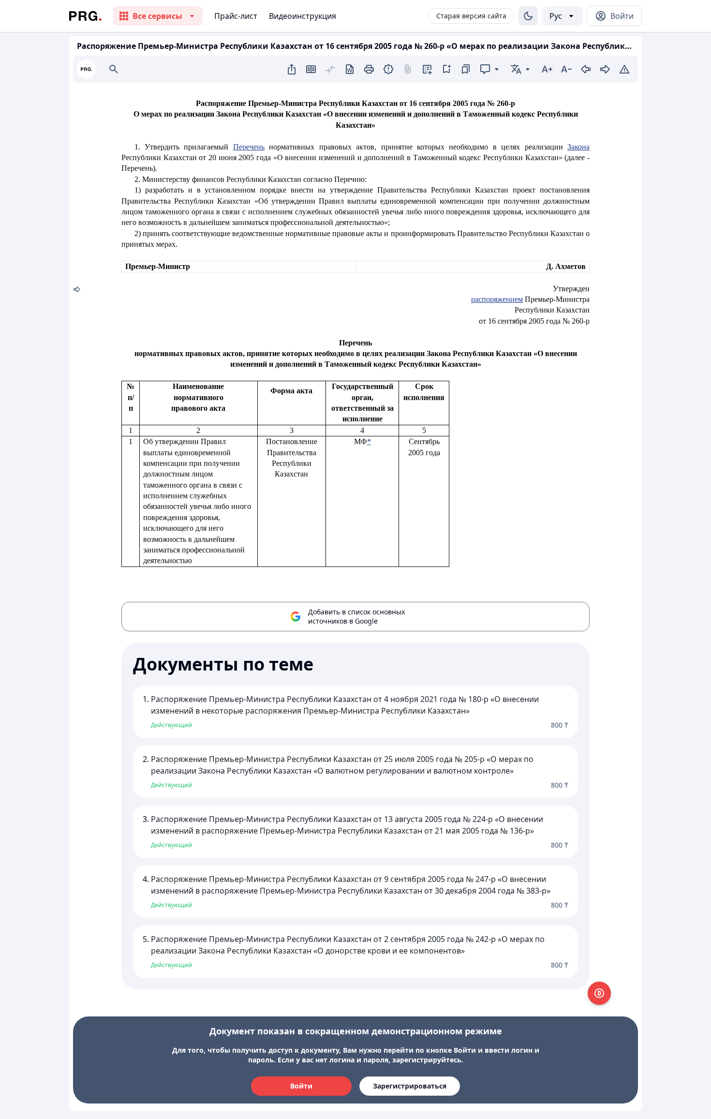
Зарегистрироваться (409, 1085)
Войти (301, 1085)
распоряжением (497, 299)
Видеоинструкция (302, 16)
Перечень (249, 147)
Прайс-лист (235, 16)
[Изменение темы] (528, 16)
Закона (578, 147)
